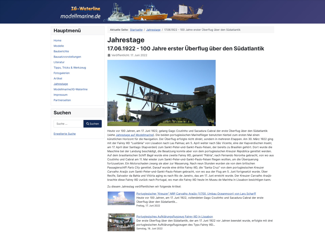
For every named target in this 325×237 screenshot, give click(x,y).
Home (57, 40)
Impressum (61, 94)
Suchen (94, 123)
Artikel (58, 78)
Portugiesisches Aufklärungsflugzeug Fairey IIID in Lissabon (174, 216)
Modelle (59, 46)
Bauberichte (61, 51)
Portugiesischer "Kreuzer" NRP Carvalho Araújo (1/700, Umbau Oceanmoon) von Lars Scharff (196, 193)
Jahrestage (61, 84)
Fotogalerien (62, 73)
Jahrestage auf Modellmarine (134, 135)
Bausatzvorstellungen (67, 56)
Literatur (59, 62)
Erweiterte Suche (65, 133)
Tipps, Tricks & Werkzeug (70, 67)
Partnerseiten (62, 100)
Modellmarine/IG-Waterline (71, 89)
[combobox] (69, 124)
